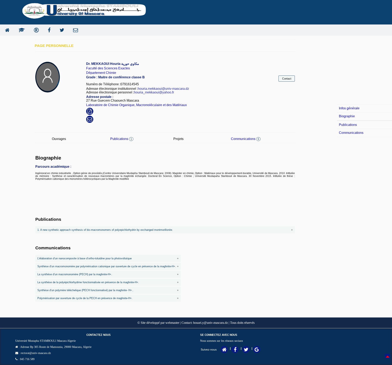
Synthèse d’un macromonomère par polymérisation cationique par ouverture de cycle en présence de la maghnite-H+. (106, 266)
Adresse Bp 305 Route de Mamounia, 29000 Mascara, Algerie (55, 346)
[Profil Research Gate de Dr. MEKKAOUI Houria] (35, 30)
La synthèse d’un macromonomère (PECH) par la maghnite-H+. (74, 274)
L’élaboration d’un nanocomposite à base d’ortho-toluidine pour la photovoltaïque (84, 258)
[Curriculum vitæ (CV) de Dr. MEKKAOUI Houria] (90, 112)
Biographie (347, 116)
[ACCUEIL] (224, 350)
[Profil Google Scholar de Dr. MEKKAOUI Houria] (20, 30)
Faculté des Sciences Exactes (108, 68)
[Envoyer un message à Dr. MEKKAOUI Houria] (74, 30)
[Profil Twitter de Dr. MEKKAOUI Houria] (61, 30)
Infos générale (349, 108)
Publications (121, 139)
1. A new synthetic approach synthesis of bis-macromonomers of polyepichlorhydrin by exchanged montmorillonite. (105, 229)
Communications (245, 139)
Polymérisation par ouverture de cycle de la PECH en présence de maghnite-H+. (85, 298)
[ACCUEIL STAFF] (6, 30)
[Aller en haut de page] (387, 359)
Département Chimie (101, 72)
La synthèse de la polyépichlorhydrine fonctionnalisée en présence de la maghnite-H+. (88, 282)
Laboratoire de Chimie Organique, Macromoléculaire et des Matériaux (136, 105)
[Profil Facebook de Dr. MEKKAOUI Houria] (48, 30)
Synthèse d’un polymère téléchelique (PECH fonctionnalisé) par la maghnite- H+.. (85, 290)
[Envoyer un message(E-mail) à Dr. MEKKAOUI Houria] (89, 120)
